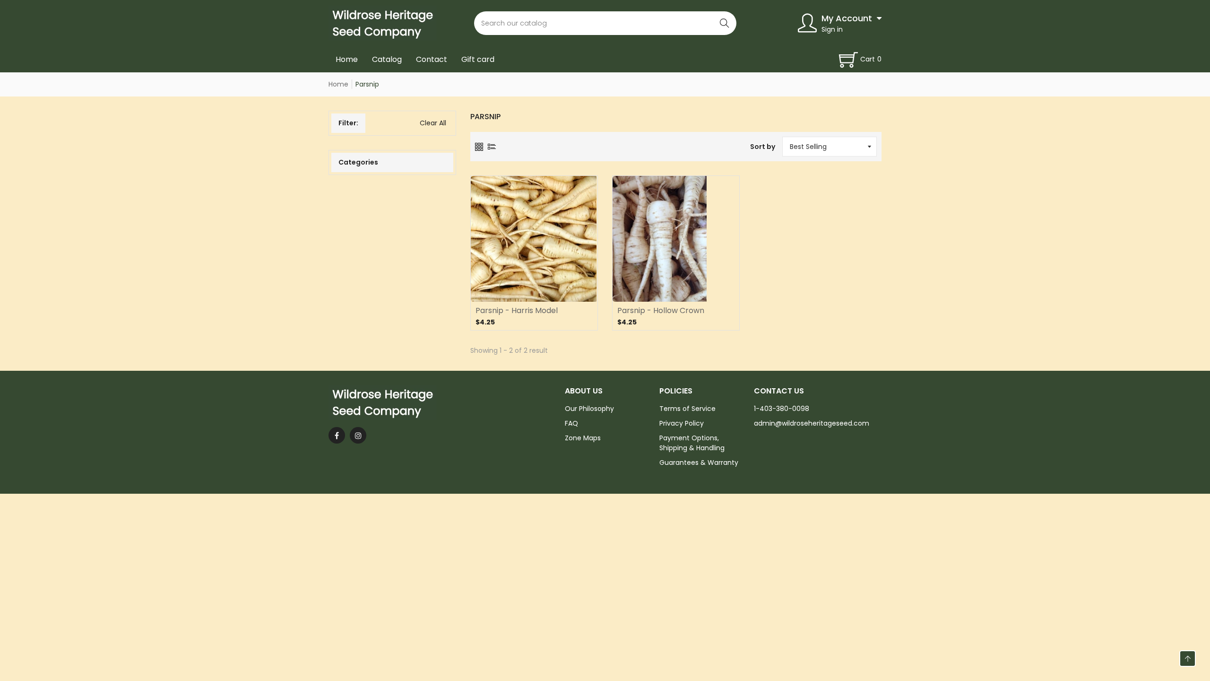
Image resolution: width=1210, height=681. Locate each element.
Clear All (433, 123)
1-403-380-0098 (781, 408)
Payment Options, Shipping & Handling (692, 443)
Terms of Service (687, 408)
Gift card (477, 59)
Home (347, 59)
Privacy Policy (681, 423)
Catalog (387, 59)
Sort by (762, 146)
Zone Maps (583, 438)
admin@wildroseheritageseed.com (811, 423)
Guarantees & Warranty (698, 462)
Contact (431, 59)
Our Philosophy (589, 408)
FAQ (571, 423)
